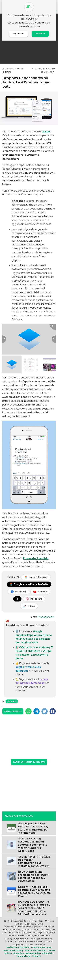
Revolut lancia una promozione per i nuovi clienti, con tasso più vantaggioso (33, 876)
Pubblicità (47, 953)
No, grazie (18, 34)
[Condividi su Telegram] (36, 711)
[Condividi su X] (44, 711)
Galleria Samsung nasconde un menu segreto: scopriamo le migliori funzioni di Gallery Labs (32, 844)
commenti (49, 72)
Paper (46, 131)
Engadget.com (45, 616)
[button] (11, 364)
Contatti (36, 956)
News (8, 72)
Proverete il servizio (35, 558)
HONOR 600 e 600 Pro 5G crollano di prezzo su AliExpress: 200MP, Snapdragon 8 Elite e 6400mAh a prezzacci (34, 908)
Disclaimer (24, 947)
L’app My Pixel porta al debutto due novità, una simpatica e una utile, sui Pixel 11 (34, 891)
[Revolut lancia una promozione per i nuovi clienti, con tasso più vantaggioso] (11, 876)
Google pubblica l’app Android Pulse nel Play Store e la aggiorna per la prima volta (33, 828)
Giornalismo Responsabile (26, 953)
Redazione (12, 947)
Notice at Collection (35, 950)
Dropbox (11, 701)
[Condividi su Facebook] (52, 711)
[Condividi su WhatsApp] (28, 711)
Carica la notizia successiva (29, 762)
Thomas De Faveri (14, 68)
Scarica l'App (23, 956)
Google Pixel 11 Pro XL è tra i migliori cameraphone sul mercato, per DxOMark (34, 861)
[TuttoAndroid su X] (17, 598)
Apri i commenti (12, 711)
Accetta (40, 34)
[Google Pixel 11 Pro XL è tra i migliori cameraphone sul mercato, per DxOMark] (11, 861)
